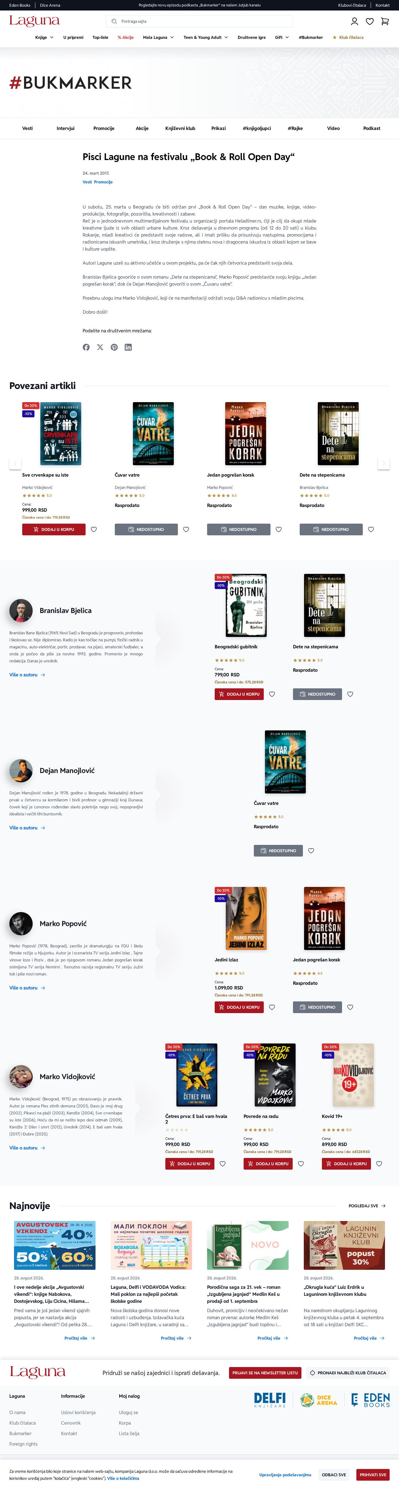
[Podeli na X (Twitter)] (100, 347)
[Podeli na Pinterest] (114, 347)
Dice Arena (50, 5)
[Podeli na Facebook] (86, 347)
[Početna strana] (36, 21)
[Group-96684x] (371, 1400)
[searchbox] (199, 21)
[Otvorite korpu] (385, 21)
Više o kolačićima (123, 1478)
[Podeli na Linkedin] (128, 347)
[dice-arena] (318, 1400)
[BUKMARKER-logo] (70, 82)
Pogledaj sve (363, 1205)
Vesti (87, 182)
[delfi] (270, 1400)
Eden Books (19, 5)
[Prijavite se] (354, 21)
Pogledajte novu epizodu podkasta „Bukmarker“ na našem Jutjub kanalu (200, 5)
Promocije (103, 182)
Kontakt (383, 5)
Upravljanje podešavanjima (285, 1474)
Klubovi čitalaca (352, 5)
